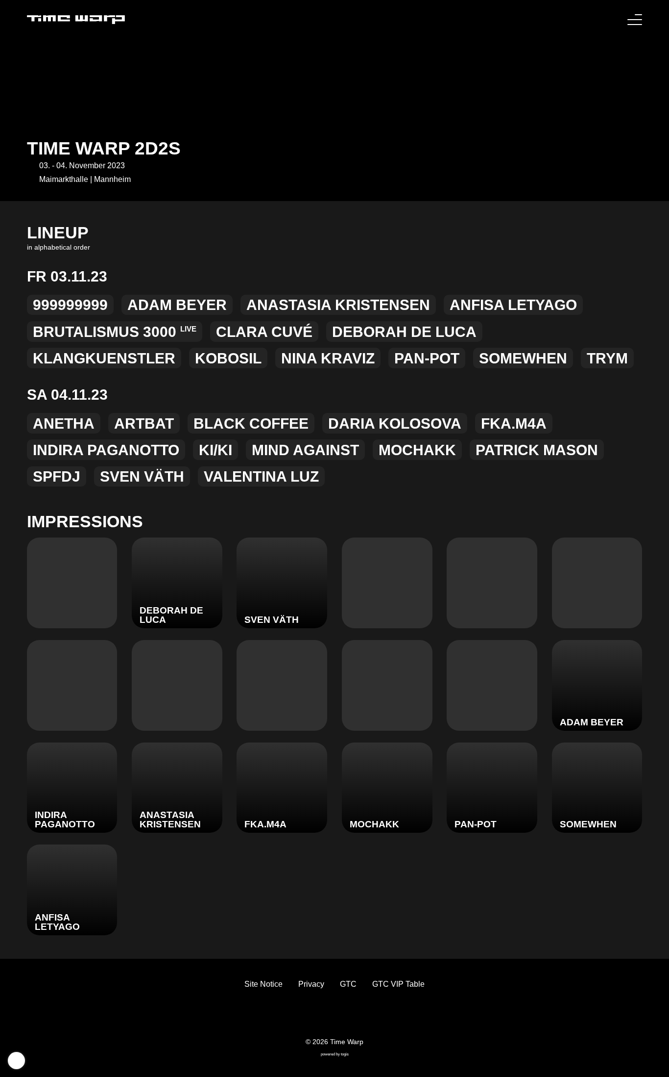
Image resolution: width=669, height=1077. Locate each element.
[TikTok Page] (326, 1016)
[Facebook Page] (311, 1016)
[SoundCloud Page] (358, 1016)
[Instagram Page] (342, 1016)
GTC (348, 984)
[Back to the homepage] (76, 19)
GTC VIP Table (398, 984)
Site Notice (263, 984)
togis (345, 1054)
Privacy (311, 984)
